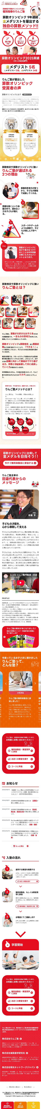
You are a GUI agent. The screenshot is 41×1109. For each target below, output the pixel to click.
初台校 (34, 809)
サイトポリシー (28, 1087)
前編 (31, 824)
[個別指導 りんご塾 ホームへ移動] (9, 3)
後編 (35, 824)
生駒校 (34, 801)
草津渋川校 (20, 812)
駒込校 (13, 812)
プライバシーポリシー (14, 1087)
